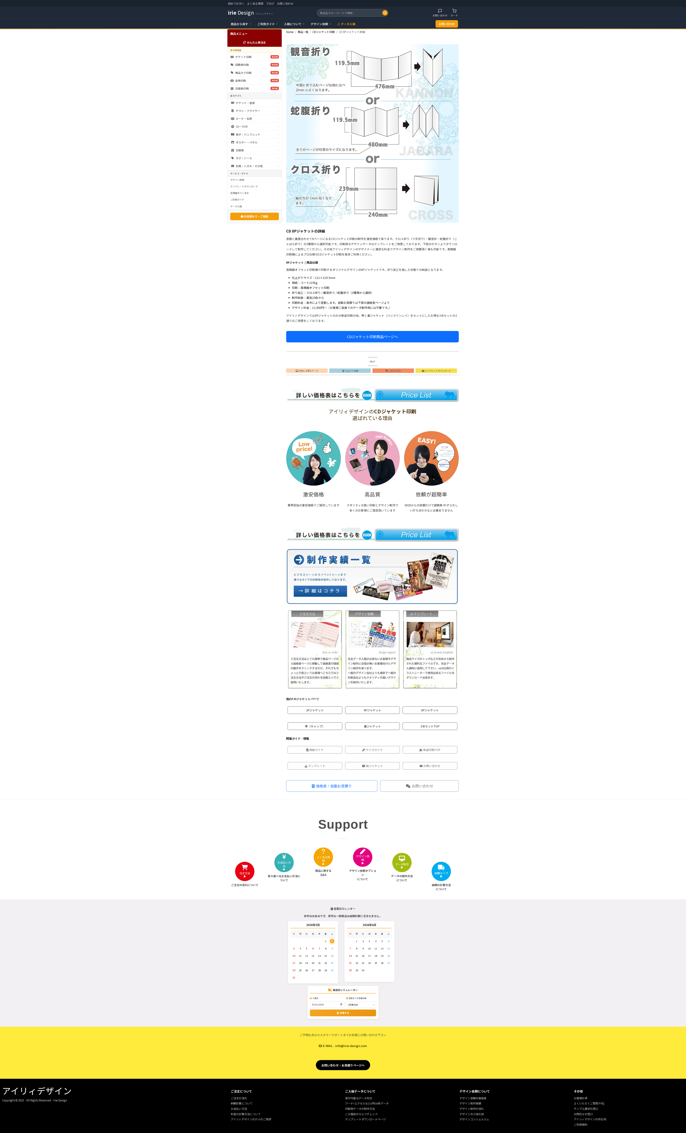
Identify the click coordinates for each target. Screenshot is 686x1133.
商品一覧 (303, 32)
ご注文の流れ (239, 1098)
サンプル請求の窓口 (586, 1109)
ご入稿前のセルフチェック (361, 1114)
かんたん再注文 (256, 42)
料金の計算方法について (246, 1114)
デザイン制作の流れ (471, 1109)
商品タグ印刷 (256, 73)
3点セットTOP (430, 726)
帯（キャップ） (315, 726)
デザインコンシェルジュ (474, 1119)
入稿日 (315, 998)
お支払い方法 (239, 1109)
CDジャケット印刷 (323, 32)
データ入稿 (348, 24)
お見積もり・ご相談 (256, 216)
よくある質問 (255, 3)
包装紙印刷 (256, 88)
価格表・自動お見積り (334, 785)
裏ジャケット (372, 726)
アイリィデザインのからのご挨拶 (251, 1119)
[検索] (385, 13)
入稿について (292, 24)
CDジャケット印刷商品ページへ (372, 336)
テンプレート (316, 766)
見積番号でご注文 (239, 193)
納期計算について (241, 1103)
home (290, 32)
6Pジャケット (430, 710)
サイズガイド (374, 750)
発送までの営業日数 (357, 998)
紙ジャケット (374, 766)
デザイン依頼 (319, 24)
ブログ (270, 3)
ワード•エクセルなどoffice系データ (367, 1103)
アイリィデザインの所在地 (590, 1119)
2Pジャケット (315, 710)
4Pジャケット (372, 710)
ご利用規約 (580, 1124)
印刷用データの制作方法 (360, 1109)
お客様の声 (580, 1098)
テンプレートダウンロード (244, 186)
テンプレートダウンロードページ (365, 1119)
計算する (344, 1013)
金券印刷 (256, 80)
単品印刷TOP (431, 750)
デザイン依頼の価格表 (473, 1098)
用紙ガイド (316, 750)
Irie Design (60, 1100)
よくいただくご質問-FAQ (589, 1103)
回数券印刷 (256, 65)
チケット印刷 (256, 57)
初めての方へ (236, 3)
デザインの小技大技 (471, 1114)
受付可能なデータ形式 (358, 1098)
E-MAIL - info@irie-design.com (344, 1046)
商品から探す (239, 24)
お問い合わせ (285, 3)
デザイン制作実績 (470, 1103)
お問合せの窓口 (583, 1114)
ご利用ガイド (266, 24)
